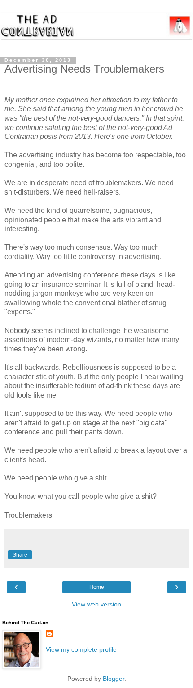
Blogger (113, 678)
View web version (96, 604)
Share (20, 555)
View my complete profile (81, 649)
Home (96, 587)
